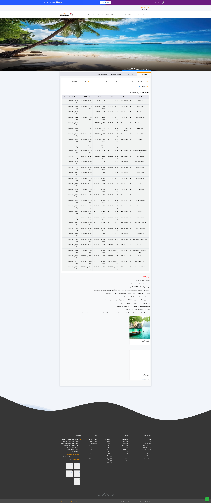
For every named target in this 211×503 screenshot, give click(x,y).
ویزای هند (109, 447)
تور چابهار (125, 457)
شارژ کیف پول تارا (115, 14)
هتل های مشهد (93, 451)
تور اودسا (125, 441)
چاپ (139, 86)
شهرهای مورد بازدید (102, 74)
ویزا (103, 14)
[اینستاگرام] (108, 494)
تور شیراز (125, 455)
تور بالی (126, 453)
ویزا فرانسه (109, 453)
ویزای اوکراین (108, 439)
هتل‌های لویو (94, 443)
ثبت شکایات (148, 455)
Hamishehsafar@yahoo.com (70, 456)
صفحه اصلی (149, 14)
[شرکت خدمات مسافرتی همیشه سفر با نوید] (66, 14)
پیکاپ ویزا (109, 462)
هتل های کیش (93, 453)
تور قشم (126, 460)
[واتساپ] (99, 494)
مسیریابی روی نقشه (72, 454)
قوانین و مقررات (147, 457)
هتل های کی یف (93, 439)
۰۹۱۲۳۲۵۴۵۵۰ (145, 8)
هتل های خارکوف (92, 445)
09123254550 (68, 459)
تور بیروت (125, 451)
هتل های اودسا (93, 441)
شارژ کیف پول (105, 2)
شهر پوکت (146, 375)
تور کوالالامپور (124, 449)
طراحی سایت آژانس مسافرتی (71, 501)
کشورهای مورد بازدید (116, 74)
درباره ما (88, 14)
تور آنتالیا (126, 447)
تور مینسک (125, 443)
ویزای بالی (109, 445)
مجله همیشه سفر (146, 447)
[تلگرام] (105, 494)
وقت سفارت (148, 443)
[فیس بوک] (112, 494)
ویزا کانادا (109, 460)
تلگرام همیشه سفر (146, 449)
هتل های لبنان (93, 447)
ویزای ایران (109, 441)
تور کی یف (125, 439)
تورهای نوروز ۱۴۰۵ (127, 14)
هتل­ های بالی (93, 449)
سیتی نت (61, 501)
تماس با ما (148, 453)
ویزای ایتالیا (109, 455)
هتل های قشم (93, 455)
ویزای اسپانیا (109, 457)
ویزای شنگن (109, 451)
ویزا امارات (109, 449)
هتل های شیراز (93, 457)
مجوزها (149, 451)
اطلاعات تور (144, 74)
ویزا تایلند (110, 443)
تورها (142, 14)
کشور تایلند (145, 341)
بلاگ (94, 14)
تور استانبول (125, 445)
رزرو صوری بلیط (147, 445)
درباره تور (130, 74)
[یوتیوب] (102, 494)
